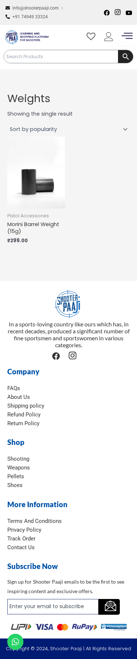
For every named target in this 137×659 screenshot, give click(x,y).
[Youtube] (129, 12)
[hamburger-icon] (127, 36)
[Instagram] (117, 12)
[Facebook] (106, 12)
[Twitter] (85, 355)
